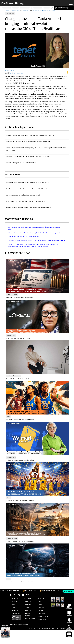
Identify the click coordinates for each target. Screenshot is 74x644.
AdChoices (28, 610)
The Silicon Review (10, 71)
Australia (41, 607)
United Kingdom (43, 616)
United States (42, 619)
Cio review (26, 10)
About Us (28, 601)
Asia (39, 601)
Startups (14, 607)
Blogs (13, 604)
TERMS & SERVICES (31, 628)
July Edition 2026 (53, 605)
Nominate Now (16, 613)
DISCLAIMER (48, 628)
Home (7, 10)
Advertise (28, 604)
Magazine (14, 601)
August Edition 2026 (58, 599)
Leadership (15, 10)
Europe (40, 610)
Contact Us (28, 607)
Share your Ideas (30, 618)
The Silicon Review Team (16, 73)
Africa (40, 604)
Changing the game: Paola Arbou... (44, 10)
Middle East (41, 613)
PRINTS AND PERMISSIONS (58, 628)
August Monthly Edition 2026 (53, 599)
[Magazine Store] (5, 632)
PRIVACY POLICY (41, 628)
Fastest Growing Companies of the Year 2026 (62, 599)
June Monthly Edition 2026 (62, 605)
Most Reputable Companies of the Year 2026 (58, 605)
